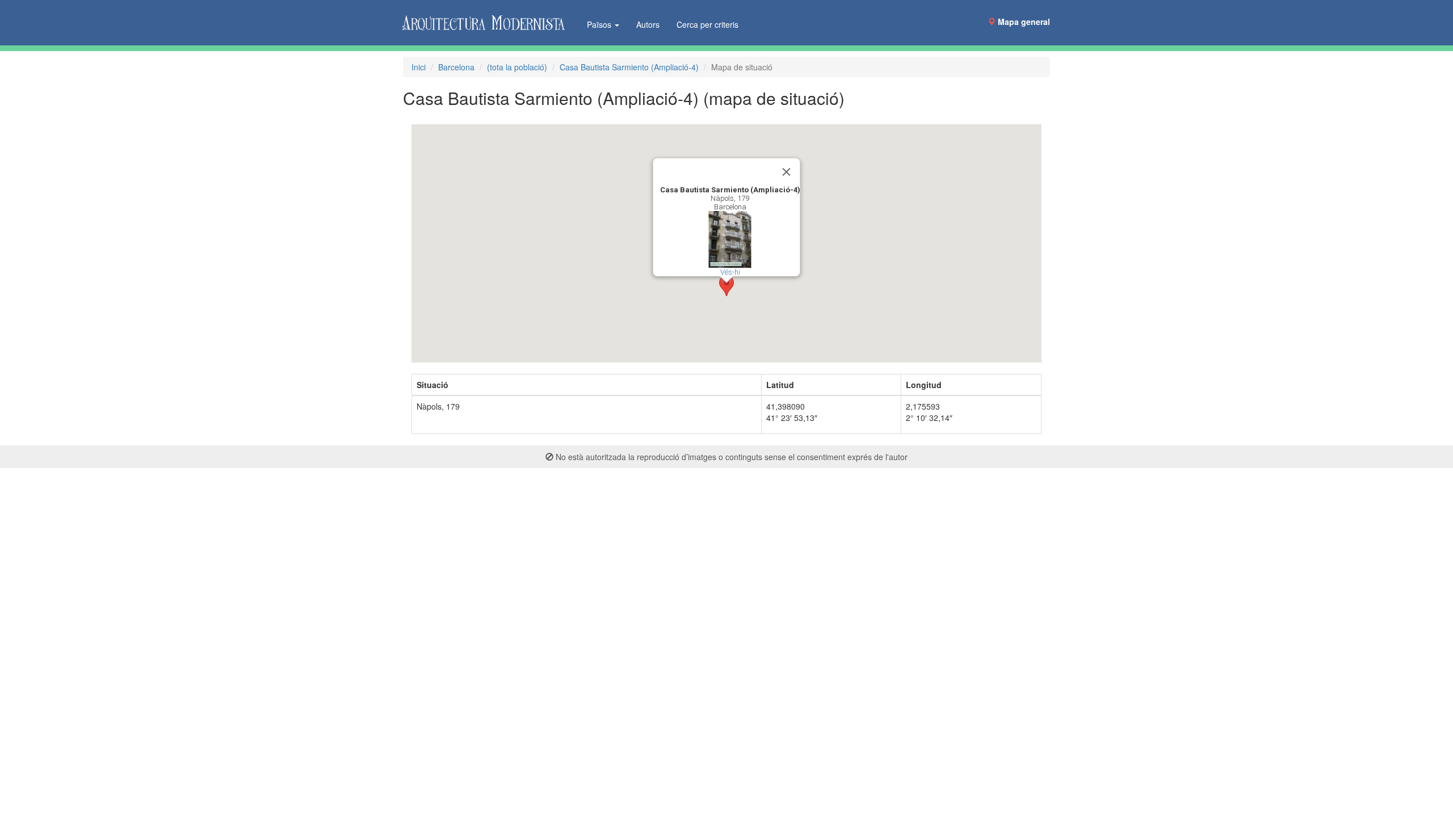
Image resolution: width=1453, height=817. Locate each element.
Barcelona (456, 67)
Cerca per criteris (707, 24)
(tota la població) (517, 67)
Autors (648, 24)
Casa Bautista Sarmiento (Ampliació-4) (629, 67)
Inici (418, 67)
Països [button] (600, 24)
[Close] (786, 172)
